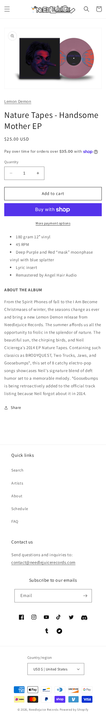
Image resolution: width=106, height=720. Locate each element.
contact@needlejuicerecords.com (43, 562)
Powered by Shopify (74, 709)
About (17, 495)
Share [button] (16, 407)
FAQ (14, 521)
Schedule (19, 508)
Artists (17, 483)
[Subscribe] (85, 595)
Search (17, 470)
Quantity (11, 162)
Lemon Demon (17, 101)
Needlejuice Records (44, 709)
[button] (7, 9)
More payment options (53, 223)
